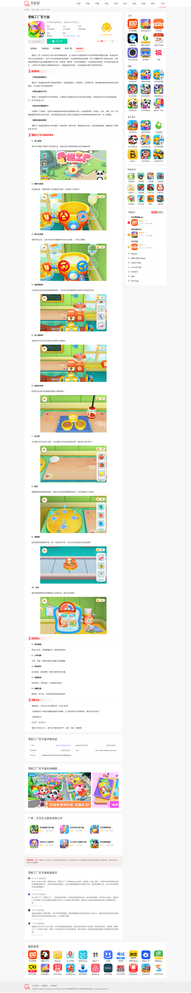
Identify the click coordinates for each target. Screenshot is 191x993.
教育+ (151, 204)
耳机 (106, 4)
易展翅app (158, 961)
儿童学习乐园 (131, 193)
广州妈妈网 (158, 132)
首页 (79, 4)
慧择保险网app (83, 974)
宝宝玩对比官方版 (77, 827)
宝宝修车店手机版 (158, 161)
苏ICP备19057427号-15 (74, 989)
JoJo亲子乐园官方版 (78, 842)
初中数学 (146, 60)
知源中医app (82, 961)
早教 (68, 36)
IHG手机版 (108, 974)
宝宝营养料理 (105, 827)
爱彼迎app (95, 974)
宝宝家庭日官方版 (47, 827)
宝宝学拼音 (133, 96)
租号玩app (135, 281)
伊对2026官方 (32, 974)
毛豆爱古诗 (133, 110)
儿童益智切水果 (141, 193)
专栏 (153, 4)
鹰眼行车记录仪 (45, 961)
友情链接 (54, 986)
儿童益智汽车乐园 (131, 204)
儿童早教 (131, 181)
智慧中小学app (146, 961)
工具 (64, 36)
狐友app (58, 961)
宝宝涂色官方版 (145, 96)
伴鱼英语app (70, 974)
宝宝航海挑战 (105, 842)
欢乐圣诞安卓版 (132, 147)
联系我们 (45, 986)
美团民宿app (133, 961)
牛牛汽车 (159, 31)
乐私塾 (108, 961)
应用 (37, 9)
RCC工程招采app (121, 974)
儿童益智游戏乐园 (150, 182)
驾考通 (120, 961)
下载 (162, 4)
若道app (133, 45)
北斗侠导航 (70, 961)
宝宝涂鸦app (158, 96)
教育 (78, 36)
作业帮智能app (133, 31)
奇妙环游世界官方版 (145, 82)
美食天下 (95, 961)
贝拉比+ (133, 161)
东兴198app (57, 974)
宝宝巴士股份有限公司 (63, 745)
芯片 (125, 4)
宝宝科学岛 (133, 81)
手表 (116, 4)
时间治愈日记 (145, 31)
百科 (144, 4)
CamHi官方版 (132, 60)
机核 (158, 60)
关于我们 (35, 986)
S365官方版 (158, 974)
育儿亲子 (73, 36)
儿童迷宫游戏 (160, 204)
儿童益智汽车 (160, 182)
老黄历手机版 (158, 45)
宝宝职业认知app (145, 147)
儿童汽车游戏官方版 (150, 193)
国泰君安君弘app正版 (133, 974)
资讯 (134, 4)
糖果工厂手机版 (158, 110)
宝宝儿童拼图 (141, 204)
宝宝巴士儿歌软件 (47, 842)
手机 (88, 4)
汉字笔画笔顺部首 (158, 82)
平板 (97, 4)
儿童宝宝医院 (160, 193)
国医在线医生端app (145, 45)
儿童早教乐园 (141, 182)
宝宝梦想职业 (145, 110)
